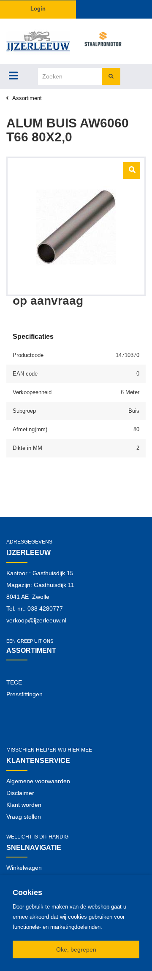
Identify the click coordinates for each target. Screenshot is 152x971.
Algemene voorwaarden (38, 781)
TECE (14, 682)
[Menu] (13, 75)
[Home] (38, 41)
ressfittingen (26, 694)
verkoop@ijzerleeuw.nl (36, 620)
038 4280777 (45, 608)
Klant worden (23, 804)
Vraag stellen (23, 816)
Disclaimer (20, 793)
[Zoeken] (111, 76)
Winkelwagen (24, 867)
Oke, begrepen (76, 949)
